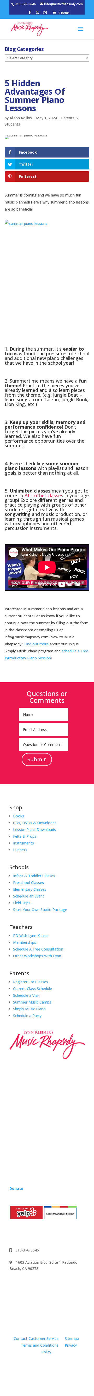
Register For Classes (30, 981)
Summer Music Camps (32, 1002)
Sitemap (72, 1338)
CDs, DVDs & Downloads (34, 822)
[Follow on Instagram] (24, 1233)
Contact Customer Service (36, 1338)
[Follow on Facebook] (13, 1233)
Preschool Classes (28, 882)
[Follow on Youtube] (34, 1233)
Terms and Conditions (39, 1345)
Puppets (20, 849)
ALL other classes (44, 495)
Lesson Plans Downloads (34, 829)
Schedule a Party (27, 1015)
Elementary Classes (29, 889)
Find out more (36, 643)
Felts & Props (24, 836)
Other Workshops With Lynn (37, 955)
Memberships (24, 942)
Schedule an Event (28, 896)
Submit (36, 759)
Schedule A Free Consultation (38, 949)
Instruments (23, 843)
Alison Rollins (21, 117)
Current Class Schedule (32, 988)
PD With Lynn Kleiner (31, 935)
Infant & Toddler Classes (34, 875)
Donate (16, 1188)
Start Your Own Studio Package (40, 909)
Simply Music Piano (29, 1008)
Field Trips (21, 902)
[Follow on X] (45, 1233)
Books (18, 816)
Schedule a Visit (26, 995)
